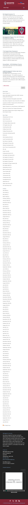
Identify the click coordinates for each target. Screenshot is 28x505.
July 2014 (5, 397)
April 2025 (5, 206)
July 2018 (5, 307)
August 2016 (5, 349)
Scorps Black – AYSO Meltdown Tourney (12, 64)
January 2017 (5, 339)
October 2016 (5, 345)
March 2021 (5, 256)
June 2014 (5, 399)
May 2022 (5, 238)
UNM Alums (5, 181)
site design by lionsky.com (19, 503)
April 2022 (5, 240)
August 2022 (5, 236)
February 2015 (6, 383)
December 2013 (6, 411)
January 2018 (5, 317)
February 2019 (6, 293)
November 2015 (6, 365)
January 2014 (5, 409)
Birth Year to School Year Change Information (12, 108)
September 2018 (6, 303)
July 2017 (5, 327)
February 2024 (6, 220)
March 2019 (5, 291)
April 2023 (5, 230)
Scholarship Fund (6, 167)
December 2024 (6, 210)
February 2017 (6, 337)
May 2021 (5, 254)
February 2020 (6, 271)
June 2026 (5, 192)
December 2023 (6, 224)
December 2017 (6, 319)
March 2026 (5, 196)
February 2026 (6, 198)
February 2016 (6, 359)
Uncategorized (6, 179)
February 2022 (6, 242)
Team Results (5, 171)
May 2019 (5, 287)
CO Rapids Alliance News (8, 123)
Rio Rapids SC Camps (7, 157)
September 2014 (6, 393)
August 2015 (5, 371)
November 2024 (6, 212)
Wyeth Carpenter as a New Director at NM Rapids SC (14, 106)
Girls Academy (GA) (7, 137)
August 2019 (5, 283)
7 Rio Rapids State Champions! (10, 51)
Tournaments (5, 175)
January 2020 (5, 273)
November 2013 (6, 413)
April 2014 (5, 403)
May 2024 (5, 218)
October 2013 (5, 415)
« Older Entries (6, 85)
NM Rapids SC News (7, 143)
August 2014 (5, 395)
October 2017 (5, 323)
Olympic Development (7, 145)
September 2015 (6, 369)
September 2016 (6, 347)
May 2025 (5, 204)
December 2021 (6, 246)
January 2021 (5, 260)
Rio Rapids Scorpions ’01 (9, 14)
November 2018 (6, 299)
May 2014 (5, 401)
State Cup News (6, 169)
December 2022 (6, 232)
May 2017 (5, 331)
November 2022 (6, 234)
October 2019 (5, 279)
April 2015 (5, 379)
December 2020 (6, 262)
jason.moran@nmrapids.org (8, 459)
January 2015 (5, 385)
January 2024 (5, 222)
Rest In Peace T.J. (6, 93)
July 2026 (5, 190)
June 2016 (5, 353)
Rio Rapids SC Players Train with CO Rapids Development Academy (13, 37)
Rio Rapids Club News (7, 155)
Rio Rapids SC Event (7, 159)
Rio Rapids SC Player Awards (9, 163)
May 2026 (5, 194)
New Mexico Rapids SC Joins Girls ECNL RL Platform (14, 100)
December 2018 (6, 297)
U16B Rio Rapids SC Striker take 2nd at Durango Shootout (12, 72)
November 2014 (6, 389)
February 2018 (6, 315)
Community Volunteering (8, 133)
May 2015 (5, 377)
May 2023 (5, 228)
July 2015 (5, 373)
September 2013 (6, 417)
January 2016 (5, 361)
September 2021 (6, 248)
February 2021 (6, 258)
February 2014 (6, 407)
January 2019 (5, 295)
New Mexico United (7, 141)
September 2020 (6, 266)
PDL (4, 149)
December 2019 (6, 275)
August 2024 (5, 216)
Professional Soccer (7, 153)
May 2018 (5, 309)
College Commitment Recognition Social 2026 (12, 98)
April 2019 (5, 289)
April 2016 (5, 357)
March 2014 (5, 405)
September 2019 (6, 281)
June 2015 (5, 375)
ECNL (4, 135)
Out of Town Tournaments (8, 147)
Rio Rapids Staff (6, 165)
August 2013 (5, 419)
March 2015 (5, 381)
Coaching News (6, 127)
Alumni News (5, 119)
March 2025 (5, 208)
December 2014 (6, 387)
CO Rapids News (6, 125)
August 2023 (5, 226)
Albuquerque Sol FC (7, 117)
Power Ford (5, 151)
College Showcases (7, 131)
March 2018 (5, 313)
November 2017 (6, 321)
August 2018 (5, 305)
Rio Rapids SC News (7, 161)
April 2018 (5, 311)
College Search (6, 129)
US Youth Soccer (6, 185)
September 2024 (6, 214)
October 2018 (5, 301)
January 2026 (5, 200)
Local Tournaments (7, 139)
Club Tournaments (6, 121)
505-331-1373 (6, 457)
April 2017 (5, 333)
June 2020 (5, 268)
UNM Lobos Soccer (7, 183)
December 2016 (6, 341)
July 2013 (5, 422)
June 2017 (5, 329)
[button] (24, 470)
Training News (6, 177)
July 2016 (5, 351)
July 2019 (5, 285)
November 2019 (6, 277)
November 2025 (6, 202)
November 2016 (6, 343)
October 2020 (5, 265)
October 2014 (5, 391)
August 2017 (5, 325)
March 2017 (5, 335)
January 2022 (5, 244)
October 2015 (5, 367)
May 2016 (5, 355)
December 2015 (6, 363)
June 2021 (5, 252)
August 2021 (5, 250)
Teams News (5, 173)
